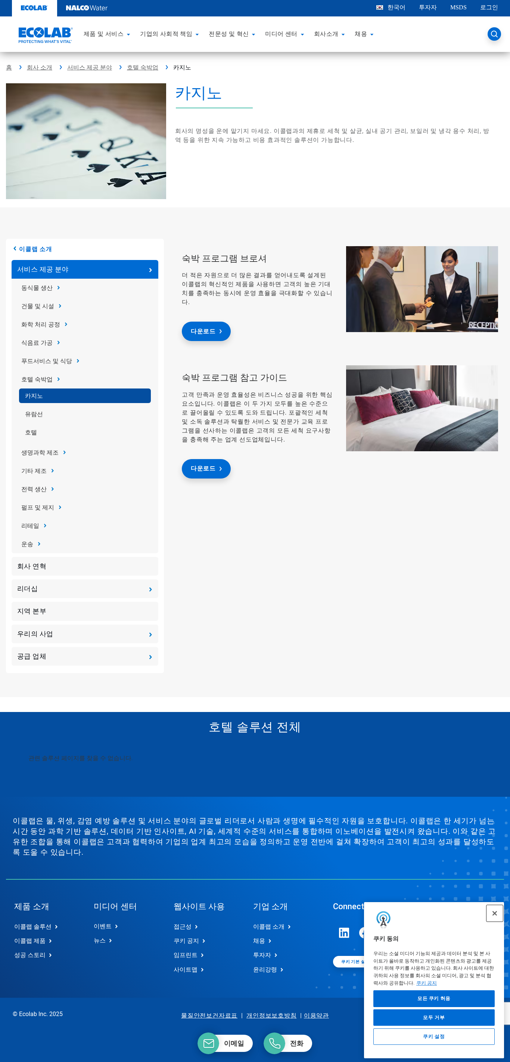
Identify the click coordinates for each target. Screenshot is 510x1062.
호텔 (31, 432)
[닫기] (494, 913)
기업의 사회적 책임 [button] (166, 34)
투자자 (428, 7)
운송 (27, 544)
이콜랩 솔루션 (33, 926)
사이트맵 (186, 969)
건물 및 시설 (37, 306)
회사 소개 (39, 67)
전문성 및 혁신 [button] (229, 34)
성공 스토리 (30, 955)
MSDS (458, 7)
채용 (259, 940)
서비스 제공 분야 (89, 67)
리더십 (27, 588)
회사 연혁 (31, 566)
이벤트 (103, 926)
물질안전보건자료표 (209, 1015)
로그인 (489, 7)
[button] (129, 34)
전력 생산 (34, 489)
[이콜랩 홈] (45, 36)
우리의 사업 (35, 634)
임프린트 (186, 955)
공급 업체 (31, 656)
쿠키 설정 (434, 1036)
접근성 (183, 926)
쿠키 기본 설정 (355, 961)
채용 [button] (361, 34)
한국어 (396, 7)
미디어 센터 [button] (281, 34)
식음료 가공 (37, 343)
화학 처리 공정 (40, 324)
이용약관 (316, 1015)
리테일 (30, 526)
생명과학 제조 (40, 452)
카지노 (34, 396)
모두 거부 (434, 1017)
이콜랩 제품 (30, 940)
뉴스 (100, 940)
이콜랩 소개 (35, 249)
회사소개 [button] (326, 34)
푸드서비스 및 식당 (46, 361)
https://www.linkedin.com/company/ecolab (344, 932)
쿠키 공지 (426, 983)
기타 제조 (34, 471)
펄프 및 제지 (37, 507)
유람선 (34, 414)
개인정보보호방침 (271, 1015)
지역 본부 (31, 611)
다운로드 (203, 331)
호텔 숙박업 (142, 67)
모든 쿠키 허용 (434, 998)
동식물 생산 (37, 288)
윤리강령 (265, 969)
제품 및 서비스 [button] (104, 34)
